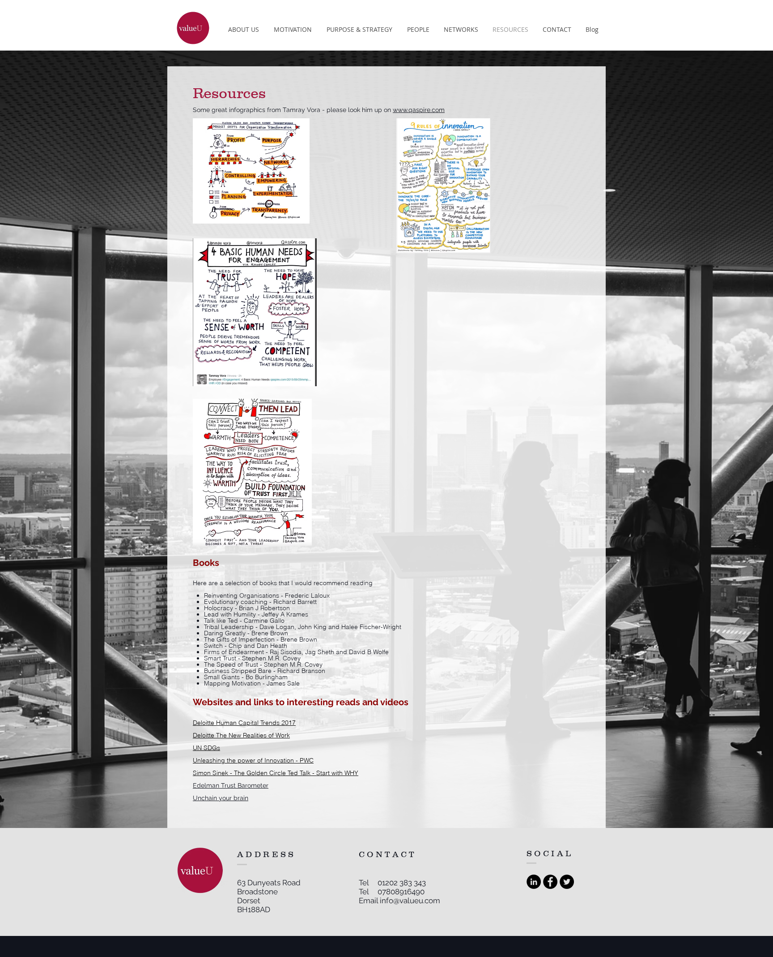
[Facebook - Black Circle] (550, 882)
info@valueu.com (410, 900)
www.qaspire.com (419, 109)
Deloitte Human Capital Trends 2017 (244, 723)
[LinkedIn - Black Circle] (534, 882)
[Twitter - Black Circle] (567, 882)
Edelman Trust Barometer (230, 785)
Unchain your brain (220, 798)
